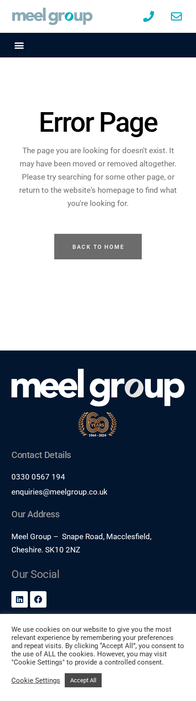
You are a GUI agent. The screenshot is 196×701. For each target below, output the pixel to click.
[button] (18, 44)
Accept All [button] (83, 680)
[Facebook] (38, 599)
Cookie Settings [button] (35, 680)
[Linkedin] (19, 599)
